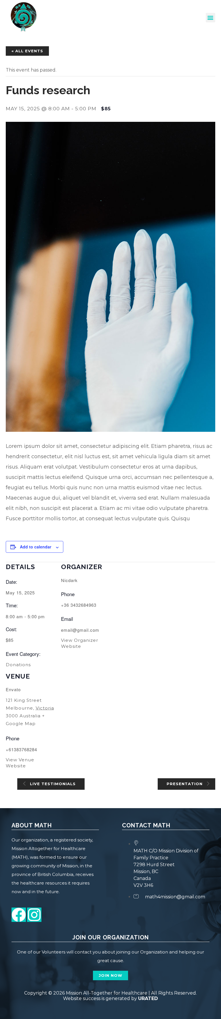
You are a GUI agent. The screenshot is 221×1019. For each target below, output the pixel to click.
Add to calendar (35, 547)
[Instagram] (34, 915)
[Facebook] (19, 915)
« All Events (27, 51)
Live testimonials (52, 783)
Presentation (185, 783)
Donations (18, 664)
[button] (210, 17)
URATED (148, 998)
